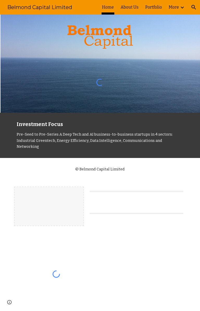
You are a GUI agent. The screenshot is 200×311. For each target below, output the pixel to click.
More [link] (174, 7)
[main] (100, 135)
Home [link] (108, 7)
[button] (194, 7)
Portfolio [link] (153, 7)
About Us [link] (130, 7)
